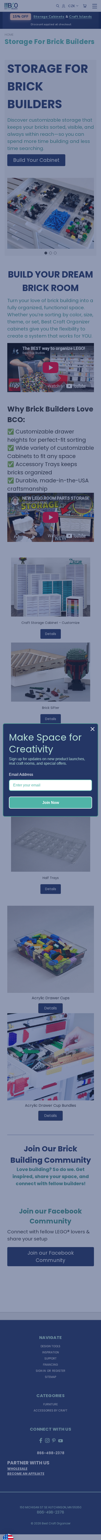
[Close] (92, 729)
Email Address (21, 774)
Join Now (50, 803)
